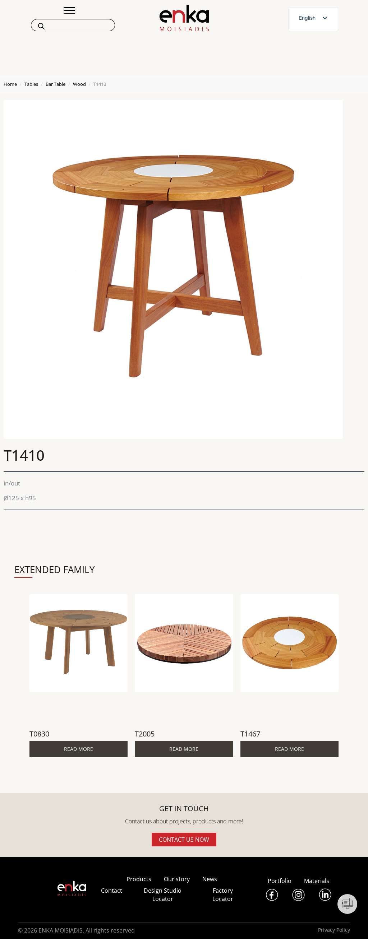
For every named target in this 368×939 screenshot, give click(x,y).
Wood (79, 84)
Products (138, 879)
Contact (111, 890)
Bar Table (55, 84)
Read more (78, 748)
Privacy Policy (334, 929)
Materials (316, 881)
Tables (31, 84)
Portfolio (279, 881)
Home (10, 84)
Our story (177, 879)
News (209, 879)
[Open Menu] (69, 10)
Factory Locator (222, 894)
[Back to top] (353, 924)
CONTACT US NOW (184, 839)
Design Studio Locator (162, 894)
